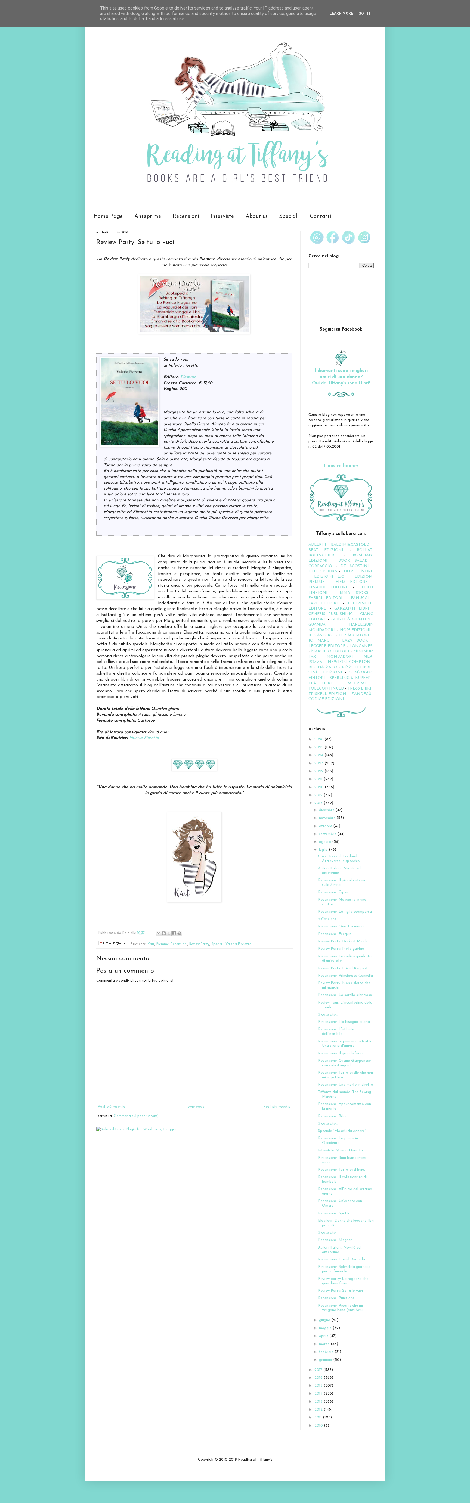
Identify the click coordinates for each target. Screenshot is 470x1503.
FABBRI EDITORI (325, 598)
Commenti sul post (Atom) (136, 1116)
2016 (319, 1378)
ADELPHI (317, 545)
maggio (326, 1328)
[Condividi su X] (169, 933)
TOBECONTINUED (326, 689)
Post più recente (111, 1107)
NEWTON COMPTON (350, 662)
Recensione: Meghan (335, 1240)
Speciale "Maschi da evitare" (342, 1131)
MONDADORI (340, 657)
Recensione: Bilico (333, 1116)
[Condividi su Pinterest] (179, 933)
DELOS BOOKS (322, 571)
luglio (324, 850)
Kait (151, 944)
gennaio (326, 1360)
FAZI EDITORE (323, 603)
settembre (328, 834)
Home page (194, 1107)
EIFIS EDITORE (352, 582)
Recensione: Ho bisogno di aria (344, 1022)
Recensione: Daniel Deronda (341, 1259)
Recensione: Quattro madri (341, 926)
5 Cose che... (328, 919)
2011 (318, 1417)
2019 (319, 795)
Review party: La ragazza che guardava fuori (343, 1281)
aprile (324, 1336)
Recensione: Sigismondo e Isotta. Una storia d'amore (345, 1043)
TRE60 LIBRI (359, 689)
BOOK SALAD (353, 561)
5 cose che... (328, 1015)
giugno (325, 1320)
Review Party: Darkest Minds (342, 941)
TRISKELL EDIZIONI (328, 694)
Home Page (108, 216)
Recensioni (186, 216)
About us (257, 216)
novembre (327, 818)
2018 (319, 803)
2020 (319, 787)
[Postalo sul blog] (163, 933)
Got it (364, 13)
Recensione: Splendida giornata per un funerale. (344, 1269)
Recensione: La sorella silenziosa (345, 995)
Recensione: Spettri (334, 1213)
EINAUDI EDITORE (328, 587)
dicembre (327, 810)
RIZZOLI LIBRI (356, 667)
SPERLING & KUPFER (350, 678)
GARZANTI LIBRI (351, 609)
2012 (319, 1410)
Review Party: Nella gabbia (341, 949)
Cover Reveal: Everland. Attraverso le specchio (339, 858)
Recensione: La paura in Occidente (338, 1140)
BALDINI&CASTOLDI (351, 545)
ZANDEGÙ (361, 694)
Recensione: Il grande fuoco (341, 1053)
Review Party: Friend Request (343, 968)
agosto (325, 842)
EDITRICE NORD (357, 571)
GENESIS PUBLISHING (330, 614)
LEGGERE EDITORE (326, 646)
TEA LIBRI (320, 683)
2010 (319, 1426)
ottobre (326, 826)
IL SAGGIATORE (354, 635)
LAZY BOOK (355, 641)
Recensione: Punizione (336, 1298)
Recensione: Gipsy (333, 892)
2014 (319, 1394)
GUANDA (317, 625)
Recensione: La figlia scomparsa (345, 912)
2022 (319, 771)
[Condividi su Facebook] (174, 933)
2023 (319, 763)
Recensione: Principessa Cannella (345, 976)
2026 (319, 739)
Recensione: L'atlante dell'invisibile (336, 1031)
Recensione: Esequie (334, 934)
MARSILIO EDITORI (330, 651)
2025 (319, 747)
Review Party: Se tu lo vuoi (340, 1291)
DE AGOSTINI (355, 566)
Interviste (222, 216)
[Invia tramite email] (158, 933)
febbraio (327, 1352)
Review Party (199, 944)
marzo (325, 1344)
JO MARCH (322, 641)
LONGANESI (362, 646)
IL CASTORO (321, 635)
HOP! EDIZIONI (355, 630)
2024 (319, 755)
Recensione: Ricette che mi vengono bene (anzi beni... (341, 1308)
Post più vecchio (277, 1107)
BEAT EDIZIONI (325, 550)
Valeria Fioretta (144, 738)
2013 (319, 1402)
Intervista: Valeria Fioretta (340, 1150)
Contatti (320, 216)
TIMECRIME (355, 683)
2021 (319, 779)
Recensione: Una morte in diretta (345, 1085)
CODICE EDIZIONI (326, 699)
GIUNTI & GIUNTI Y (350, 619)
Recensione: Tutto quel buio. (341, 1170)
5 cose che (327, 1233)
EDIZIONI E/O (329, 577)
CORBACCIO (320, 566)
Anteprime (147, 216)
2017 (318, 1370)
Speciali (288, 216)
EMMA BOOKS (352, 593)
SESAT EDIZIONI (325, 672)
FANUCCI (360, 598)
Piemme (188, 377)
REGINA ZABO (322, 667)
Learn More (341, 13)
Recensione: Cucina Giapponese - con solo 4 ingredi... (345, 1063)
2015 (319, 1386)
